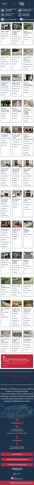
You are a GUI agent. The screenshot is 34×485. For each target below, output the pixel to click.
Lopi (4, 138)
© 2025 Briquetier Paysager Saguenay (21, 483)
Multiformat (16, 41)
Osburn (16, 234)
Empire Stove (17, 139)
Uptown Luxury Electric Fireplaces (28, 143)
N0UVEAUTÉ (27, 155)
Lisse (25, 236)
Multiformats (4, 36)
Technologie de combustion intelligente (5, 244)
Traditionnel (4, 185)
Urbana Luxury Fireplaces (15, 316)
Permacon (5, 33)
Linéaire (26, 152)
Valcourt (5, 232)
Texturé (3, 38)
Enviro (16, 202)
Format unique (16, 38)
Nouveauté (27, 66)
